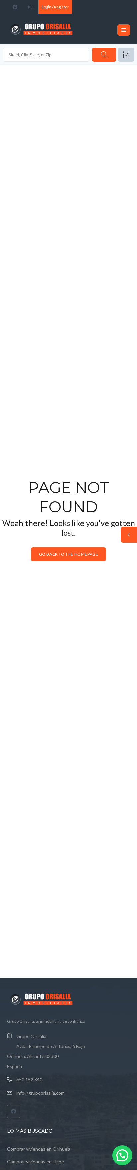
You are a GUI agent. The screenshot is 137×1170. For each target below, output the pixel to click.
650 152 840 (29, 1079)
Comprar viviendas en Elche (35, 1161)
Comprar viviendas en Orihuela (38, 1149)
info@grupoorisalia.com (40, 1093)
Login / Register (55, 6)
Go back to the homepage (68, 554)
